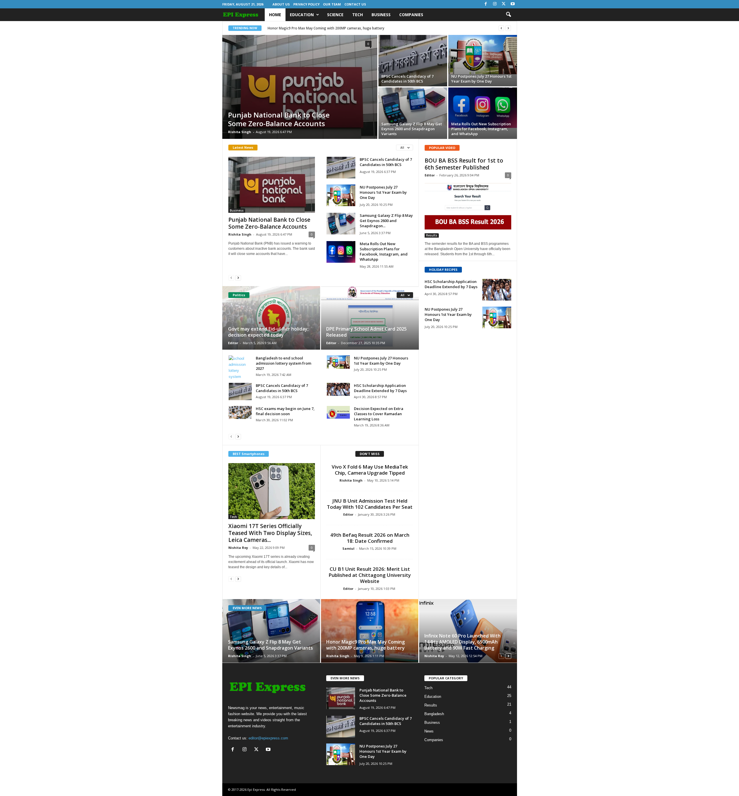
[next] (508, 28)
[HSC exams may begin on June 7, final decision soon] (240, 412)
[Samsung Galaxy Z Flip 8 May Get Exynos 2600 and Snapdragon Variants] (412, 106)
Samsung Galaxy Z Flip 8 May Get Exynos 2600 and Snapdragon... (386, 220)
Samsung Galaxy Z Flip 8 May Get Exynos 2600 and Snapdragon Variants (411, 128)
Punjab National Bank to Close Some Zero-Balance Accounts (279, 119)
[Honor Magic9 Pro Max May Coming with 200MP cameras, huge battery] (369, 631)
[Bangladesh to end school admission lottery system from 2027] (240, 367)
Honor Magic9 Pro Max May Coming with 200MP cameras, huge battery (326, 28)
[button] (508, 14)
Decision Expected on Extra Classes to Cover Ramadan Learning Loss (378, 414)
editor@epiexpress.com (268, 738)
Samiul (348, 548)
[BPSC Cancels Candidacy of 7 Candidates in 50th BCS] (412, 60)
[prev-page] (231, 278)
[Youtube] (512, 4)
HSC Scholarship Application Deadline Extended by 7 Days (380, 388)
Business (381, 14)
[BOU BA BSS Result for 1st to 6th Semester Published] (468, 210)
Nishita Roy (238, 547)
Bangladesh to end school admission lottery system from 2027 (283, 363)
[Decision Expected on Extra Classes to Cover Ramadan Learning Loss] (338, 412)
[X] (503, 4)
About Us (281, 4)
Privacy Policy (306, 4)
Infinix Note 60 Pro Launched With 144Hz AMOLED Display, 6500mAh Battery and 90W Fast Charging (462, 642)
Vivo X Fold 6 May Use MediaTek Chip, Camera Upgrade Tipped (370, 469)
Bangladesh (434, 714)
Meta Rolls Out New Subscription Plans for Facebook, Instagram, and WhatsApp (481, 128)
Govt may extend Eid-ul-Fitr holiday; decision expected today (268, 332)
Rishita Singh (239, 132)
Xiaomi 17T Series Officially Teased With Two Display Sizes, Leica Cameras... (270, 533)
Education (302, 14)
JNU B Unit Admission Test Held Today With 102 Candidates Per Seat (370, 503)
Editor (233, 343)
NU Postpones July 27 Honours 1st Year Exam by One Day (481, 79)
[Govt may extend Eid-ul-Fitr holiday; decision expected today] (271, 318)
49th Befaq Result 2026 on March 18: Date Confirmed (369, 538)
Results (431, 235)
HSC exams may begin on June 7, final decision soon (285, 411)
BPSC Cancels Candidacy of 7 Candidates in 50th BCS (407, 79)
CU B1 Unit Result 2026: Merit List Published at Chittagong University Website (370, 575)
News (429, 731)
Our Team (332, 4)
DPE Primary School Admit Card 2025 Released (366, 332)
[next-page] (238, 278)
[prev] (501, 28)
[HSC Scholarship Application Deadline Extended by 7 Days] (338, 389)
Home (275, 14)
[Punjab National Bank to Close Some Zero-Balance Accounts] (299, 87)
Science (335, 14)
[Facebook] (485, 4)
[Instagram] (494, 4)
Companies (411, 14)
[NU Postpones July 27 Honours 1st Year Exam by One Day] (482, 54)
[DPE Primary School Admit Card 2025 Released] (369, 318)
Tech (357, 14)
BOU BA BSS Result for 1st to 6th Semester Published (464, 164)
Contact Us (355, 4)
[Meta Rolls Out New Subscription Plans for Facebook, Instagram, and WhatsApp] (482, 107)
